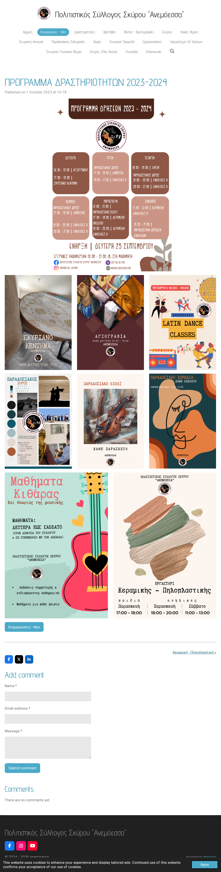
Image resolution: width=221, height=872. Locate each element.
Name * (11, 686)
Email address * (17, 708)
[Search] (172, 51)
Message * (13, 731)
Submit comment (22, 768)
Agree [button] (204, 865)
